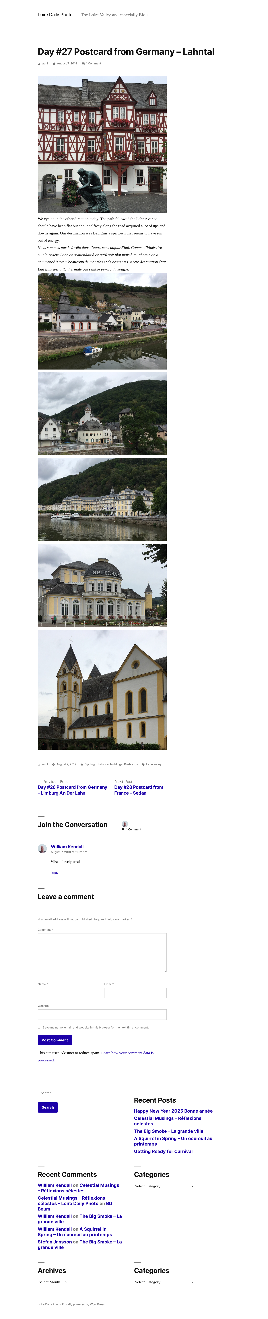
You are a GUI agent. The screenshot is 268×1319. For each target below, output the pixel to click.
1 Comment (93, 63)
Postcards (131, 764)
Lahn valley (154, 764)
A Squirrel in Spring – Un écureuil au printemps (173, 1141)
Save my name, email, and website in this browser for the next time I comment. (96, 1027)
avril (45, 63)
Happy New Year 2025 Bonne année (173, 1111)
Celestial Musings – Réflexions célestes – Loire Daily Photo (71, 1200)
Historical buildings (109, 764)
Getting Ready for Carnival (163, 1151)
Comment (45, 929)
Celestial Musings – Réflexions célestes (167, 1120)
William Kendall (55, 1185)
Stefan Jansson (55, 1242)
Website (43, 1006)
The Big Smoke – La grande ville (168, 1131)
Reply (55, 872)
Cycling (90, 764)
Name (43, 984)
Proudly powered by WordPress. (83, 1304)
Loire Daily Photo (55, 14)
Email (109, 984)
